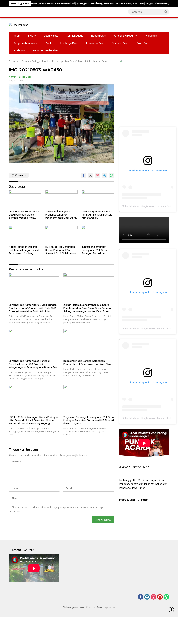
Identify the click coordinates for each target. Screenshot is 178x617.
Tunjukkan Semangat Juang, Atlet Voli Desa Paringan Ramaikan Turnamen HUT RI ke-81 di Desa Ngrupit (96, 250)
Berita (49, 43)
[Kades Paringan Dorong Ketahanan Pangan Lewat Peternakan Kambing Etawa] (25, 235)
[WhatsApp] (166, 597)
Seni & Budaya (74, 35)
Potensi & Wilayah (124, 35)
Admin (12, 76)
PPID (30, 35)
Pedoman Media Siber (45, 50)
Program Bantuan (24, 43)
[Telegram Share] (104, 175)
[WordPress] (147, 597)
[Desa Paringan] (18, 24)
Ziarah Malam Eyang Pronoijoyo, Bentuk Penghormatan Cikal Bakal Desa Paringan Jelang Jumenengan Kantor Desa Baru (60, 215)
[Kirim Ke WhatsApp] (111, 175)
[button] (165, 11)
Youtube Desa (120, 43)
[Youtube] (160, 597)
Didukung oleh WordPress (78, 607)
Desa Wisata (51, 35)
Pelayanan (151, 35)
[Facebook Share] (83, 175)
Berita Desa (25, 76)
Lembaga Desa (69, 43)
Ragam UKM (98, 35)
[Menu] (11, 12)
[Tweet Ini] (90, 175)
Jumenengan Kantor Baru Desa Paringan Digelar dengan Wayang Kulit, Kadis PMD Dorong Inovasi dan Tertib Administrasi (24, 215)
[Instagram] (153, 597)
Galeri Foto (142, 43)
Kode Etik (19, 50)
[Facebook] (140, 597)
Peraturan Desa (95, 43)
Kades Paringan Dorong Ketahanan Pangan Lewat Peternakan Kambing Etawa (24, 250)
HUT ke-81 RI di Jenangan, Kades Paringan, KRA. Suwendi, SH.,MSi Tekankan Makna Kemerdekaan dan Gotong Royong (60, 250)
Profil (17, 35)
